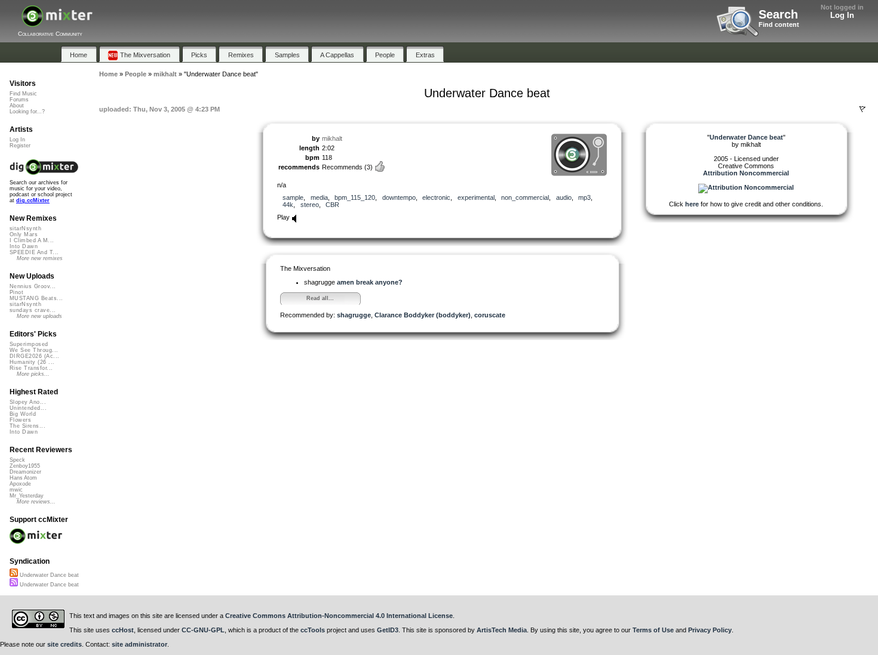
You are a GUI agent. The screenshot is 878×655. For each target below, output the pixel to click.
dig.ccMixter (33, 200)
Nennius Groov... (33, 286)
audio (564, 197)
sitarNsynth (25, 228)
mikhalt (332, 138)
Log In (842, 15)
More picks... (33, 374)
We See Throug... (34, 350)
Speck (17, 460)
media (319, 197)
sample (293, 197)
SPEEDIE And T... (34, 252)
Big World (23, 414)
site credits (64, 644)
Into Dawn (24, 246)
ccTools (312, 630)
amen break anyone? (370, 282)
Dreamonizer (25, 472)
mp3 (584, 197)
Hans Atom (23, 478)
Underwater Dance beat (48, 575)
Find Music (23, 94)
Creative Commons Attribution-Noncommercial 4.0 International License (339, 615)
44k (288, 204)
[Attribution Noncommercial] (746, 187)
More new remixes (40, 258)
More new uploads (39, 316)
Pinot (16, 292)
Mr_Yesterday (27, 496)
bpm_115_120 (354, 197)
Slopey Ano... (28, 402)
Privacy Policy (710, 630)
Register (20, 146)
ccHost (123, 630)
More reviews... (36, 502)
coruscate (489, 315)
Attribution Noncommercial (746, 173)
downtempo (399, 197)
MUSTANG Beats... (36, 298)
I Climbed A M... (32, 240)
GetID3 (387, 630)
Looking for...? (27, 112)
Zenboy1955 (25, 466)
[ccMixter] (57, 22)
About (17, 106)
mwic (16, 490)
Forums (19, 100)
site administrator (139, 644)
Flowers (20, 420)
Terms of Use (653, 630)
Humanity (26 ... (32, 362)
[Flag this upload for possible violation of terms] (862, 109)
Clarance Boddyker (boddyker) (422, 315)
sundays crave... (33, 310)
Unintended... (28, 408)
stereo (309, 204)
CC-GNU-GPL (203, 630)
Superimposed (29, 344)
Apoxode (20, 484)
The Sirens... (27, 426)
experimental (476, 197)
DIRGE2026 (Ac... (34, 356)
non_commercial (525, 197)
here (692, 204)
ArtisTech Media (502, 630)
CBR (332, 204)
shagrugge (354, 315)
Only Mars (24, 234)
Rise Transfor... (31, 368)
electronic (436, 197)
